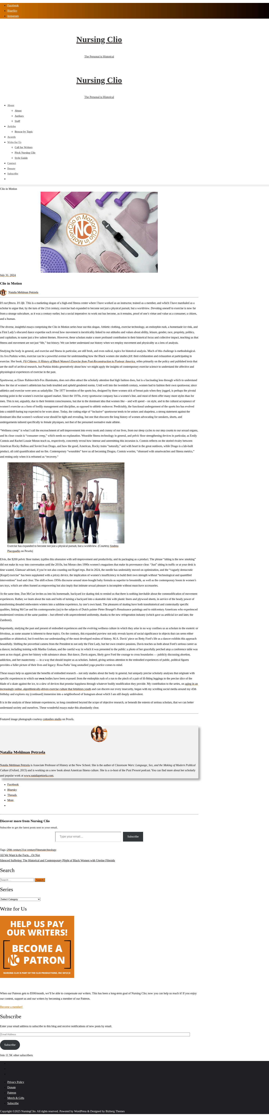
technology (50, 849)
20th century (14, 849)
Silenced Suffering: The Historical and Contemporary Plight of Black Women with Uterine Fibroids (57, 860)
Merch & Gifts (15, 1097)
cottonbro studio (52, 719)
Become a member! (11, 1006)
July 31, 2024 (8, 275)
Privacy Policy (15, 1082)
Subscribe (133, 836)
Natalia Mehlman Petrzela (23, 292)
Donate (11, 1087)
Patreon (11, 1092)
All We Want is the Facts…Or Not (20, 855)
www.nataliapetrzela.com (38, 775)
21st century (28, 849)
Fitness (40, 849)
